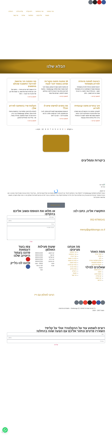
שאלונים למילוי (95, 267)
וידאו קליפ (29, 11)
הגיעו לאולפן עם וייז (44, 294)
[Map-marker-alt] (76, 302)
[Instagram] (95, 2)
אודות (23, 15)
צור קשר (15, 15)
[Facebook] (104, 2)
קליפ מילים (19, 11)
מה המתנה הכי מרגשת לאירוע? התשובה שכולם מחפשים (24, 84)
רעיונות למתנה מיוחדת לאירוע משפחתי (89, 82)
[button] (56, 199)
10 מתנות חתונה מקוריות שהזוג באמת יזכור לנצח (56, 82)
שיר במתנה (50, 11)
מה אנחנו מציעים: (73, 248)
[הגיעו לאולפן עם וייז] (52, 290)
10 (43, 129)
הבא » (38, 129)
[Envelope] (85, 302)
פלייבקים (39, 15)
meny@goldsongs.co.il (92, 229)
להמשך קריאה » (95, 96)
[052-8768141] (103, 214)
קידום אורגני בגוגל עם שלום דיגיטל (45, 308)
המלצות (30, 15)
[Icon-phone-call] (81, 302)
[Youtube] (99, 2)
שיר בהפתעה (39, 11)
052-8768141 (97, 219)
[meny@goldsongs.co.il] (103, 224)
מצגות (47, 15)
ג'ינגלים (11, 11)
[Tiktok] (90, 2)
